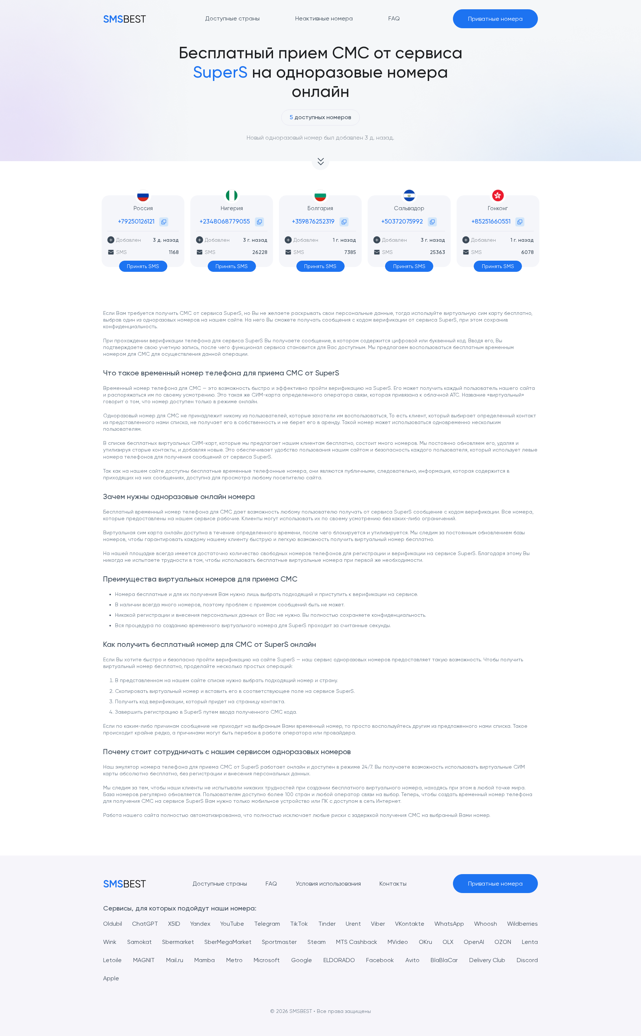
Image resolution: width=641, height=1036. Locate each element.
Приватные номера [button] (495, 18)
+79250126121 (136, 221)
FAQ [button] (394, 18)
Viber (378, 923)
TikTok (299, 923)
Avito (412, 960)
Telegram (267, 923)
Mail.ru (174, 960)
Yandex (200, 923)
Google (301, 960)
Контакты (393, 883)
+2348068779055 (225, 221)
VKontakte (409, 923)
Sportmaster (279, 941)
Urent (353, 923)
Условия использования (328, 883)
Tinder (327, 923)
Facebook (380, 960)
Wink (109, 941)
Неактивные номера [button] (324, 18)
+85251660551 (490, 221)
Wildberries (522, 923)
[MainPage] (124, 19)
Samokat (139, 941)
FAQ (271, 883)
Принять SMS (143, 266)
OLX (448, 941)
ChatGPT (145, 923)
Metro (234, 960)
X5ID (174, 923)
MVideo (398, 941)
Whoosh (485, 923)
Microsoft (267, 960)
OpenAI (474, 941)
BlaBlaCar (444, 960)
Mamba (204, 960)
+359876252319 (313, 221)
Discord (527, 960)
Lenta (530, 941)
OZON (502, 941)
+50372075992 (402, 221)
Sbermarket (178, 941)
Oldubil (112, 923)
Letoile (112, 960)
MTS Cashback (356, 941)
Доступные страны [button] (232, 18)
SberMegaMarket (228, 941)
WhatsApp (449, 923)
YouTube (232, 923)
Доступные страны (220, 883)
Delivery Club (487, 960)
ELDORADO (339, 960)
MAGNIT (144, 960)
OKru (425, 941)
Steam (317, 941)
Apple (111, 978)
